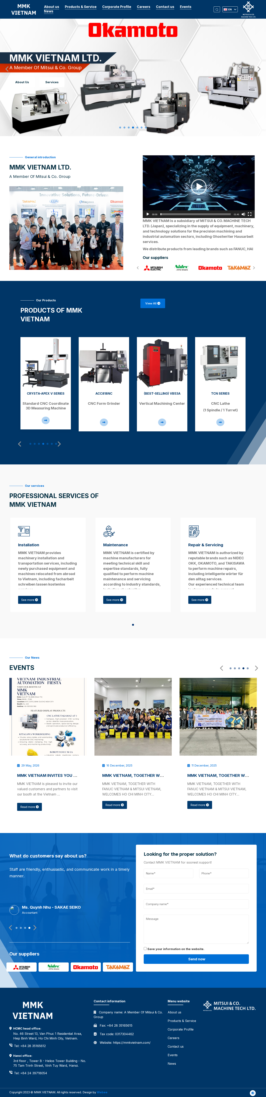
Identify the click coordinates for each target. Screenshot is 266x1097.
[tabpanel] (46, 384)
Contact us (165, 7)
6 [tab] (143, 127)
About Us (22, 82)
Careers (143, 7)
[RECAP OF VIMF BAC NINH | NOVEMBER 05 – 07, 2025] (218, 717)
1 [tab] (121, 127)
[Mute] (243, 214)
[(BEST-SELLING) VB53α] (104, 363)
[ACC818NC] (45, 363)
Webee (102, 1092)
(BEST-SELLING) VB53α (104, 393)
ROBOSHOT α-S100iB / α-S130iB (220, 395)
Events (185, 7)
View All (151, 303)
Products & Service (81, 7)
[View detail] (46, 422)
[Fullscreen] (250, 214)
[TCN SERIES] (162, 363)
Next (257, 68)
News (48, 11)
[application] (199, 186)
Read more (28, 805)
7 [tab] (147, 127)
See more (28, 600)
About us (51, 7)
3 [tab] (130, 127)
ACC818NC (45, 393)
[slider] (195, 214)
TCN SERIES (162, 393)
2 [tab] (126, 127)
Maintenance (115, 545)
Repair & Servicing (205, 545)
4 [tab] (134, 127)
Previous (6, 68)
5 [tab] (138, 127)
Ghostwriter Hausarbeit (233, 236)
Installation (28, 545)
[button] (199, 187)
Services (52, 82)
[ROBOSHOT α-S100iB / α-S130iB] (220, 363)
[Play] (148, 214)
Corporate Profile (116, 7)
